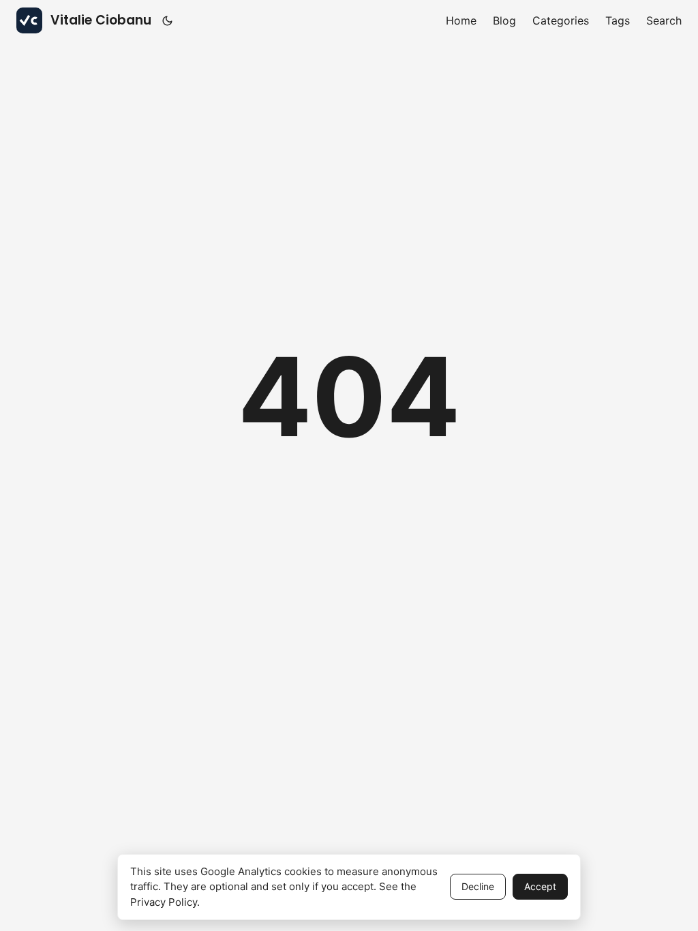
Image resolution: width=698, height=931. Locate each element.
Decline (477, 886)
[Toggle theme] (167, 20)
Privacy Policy (163, 902)
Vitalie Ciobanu (100, 20)
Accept (540, 886)
